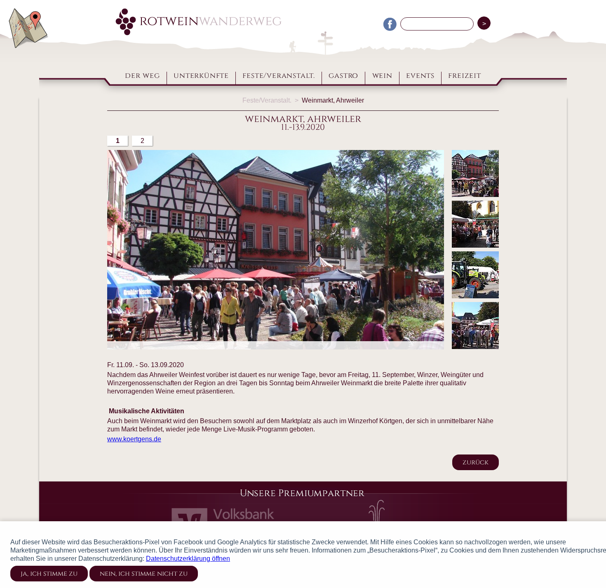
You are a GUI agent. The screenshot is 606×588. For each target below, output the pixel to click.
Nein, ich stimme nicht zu (144, 573)
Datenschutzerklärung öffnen (188, 558)
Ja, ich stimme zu (49, 573)
